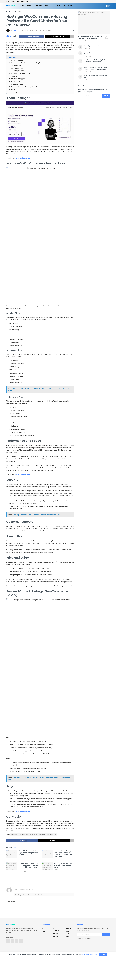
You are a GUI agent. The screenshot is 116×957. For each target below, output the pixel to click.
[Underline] (20, 895)
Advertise (13, 1)
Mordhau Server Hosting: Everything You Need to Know (63, 865)
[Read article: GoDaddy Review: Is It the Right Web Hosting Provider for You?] (11, 854)
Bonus (43, 933)
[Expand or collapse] (72, 57)
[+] (41, 894)
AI (64, 6)
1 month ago (24, 30)
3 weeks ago (22, 857)
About (8, 1)
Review (29, 6)
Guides (22, 6)
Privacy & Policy (21, 1)
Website (57, 6)
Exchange (56, 930)
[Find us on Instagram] (16, 941)
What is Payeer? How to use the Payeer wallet (96, 76)
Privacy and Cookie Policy (89, 955)
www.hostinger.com (22, 158)
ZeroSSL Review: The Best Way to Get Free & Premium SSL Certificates (96, 61)
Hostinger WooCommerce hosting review (32, 834)
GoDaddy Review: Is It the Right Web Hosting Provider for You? (28, 853)
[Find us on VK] (106, 1)
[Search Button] (102, 6)
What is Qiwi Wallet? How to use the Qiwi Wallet (96, 53)
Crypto (47, 6)
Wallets (55, 933)
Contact (28, 1)
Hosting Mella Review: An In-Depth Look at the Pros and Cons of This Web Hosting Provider (29, 866)
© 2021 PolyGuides (11, 951)
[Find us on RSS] (109, 1)
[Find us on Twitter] (102, 1)
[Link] (36, 895)
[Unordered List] (28, 895)
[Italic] (18, 895)
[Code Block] (33, 895)
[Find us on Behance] (21, 941)
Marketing (38, 6)
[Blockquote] (31, 895)
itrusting (14, 30)
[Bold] (15, 895)
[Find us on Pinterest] (104, 1)
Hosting (20, 11)
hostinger (14, 834)
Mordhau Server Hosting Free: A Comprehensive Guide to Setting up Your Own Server (63, 853)
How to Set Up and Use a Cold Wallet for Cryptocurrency (90, 37)
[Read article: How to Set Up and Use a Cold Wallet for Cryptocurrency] (94, 22)
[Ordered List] (26, 895)
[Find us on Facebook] (99, 1)
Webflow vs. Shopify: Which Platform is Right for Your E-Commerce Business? (95, 68)
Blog (70, 6)
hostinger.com (52, 834)
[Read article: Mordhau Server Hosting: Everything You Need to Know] (47, 866)
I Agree (103, 955)
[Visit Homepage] (10, 6)
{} (38, 894)
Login (72, 883)
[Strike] (23, 895)
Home (8, 11)
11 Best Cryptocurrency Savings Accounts (96, 46)
